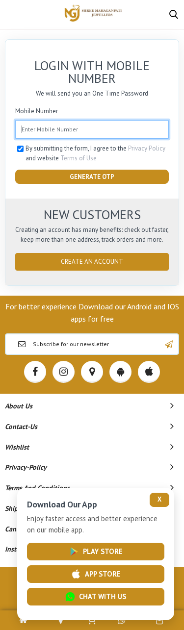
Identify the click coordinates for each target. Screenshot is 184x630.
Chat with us (102, 596)
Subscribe (168, 344)
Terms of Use (78, 158)
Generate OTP (92, 177)
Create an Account (92, 261)
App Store (103, 574)
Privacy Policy (146, 148)
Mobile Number (36, 111)
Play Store (103, 551)
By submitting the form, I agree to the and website (95, 153)
